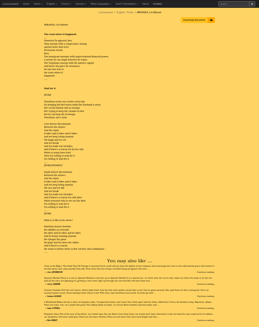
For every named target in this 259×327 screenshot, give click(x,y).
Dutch (37, 4)
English (51, 4)
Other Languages (100, 4)
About (145, 4)
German (80, 4)
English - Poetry (125, 12)
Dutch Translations (126, 4)
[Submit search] (252, 3)
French (65, 4)
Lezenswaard (10, 3)
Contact (157, 4)
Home (26, 4)
